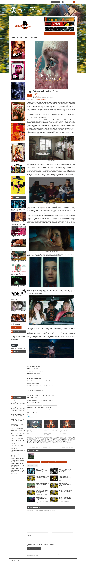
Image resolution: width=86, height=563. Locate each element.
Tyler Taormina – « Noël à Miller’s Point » (67, 447)
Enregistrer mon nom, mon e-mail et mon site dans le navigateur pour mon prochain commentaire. (47, 543)
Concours (26, 1)
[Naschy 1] (18, 141)
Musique (19, 37)
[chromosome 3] (18, 120)
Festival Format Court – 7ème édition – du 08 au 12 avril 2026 (18, 286)
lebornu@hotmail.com (47, 442)
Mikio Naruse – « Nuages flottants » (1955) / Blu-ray (18, 311)
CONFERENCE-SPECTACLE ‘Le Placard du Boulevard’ (18, 236)
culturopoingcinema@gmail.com (65, 442)
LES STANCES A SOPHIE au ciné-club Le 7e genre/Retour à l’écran (18, 261)
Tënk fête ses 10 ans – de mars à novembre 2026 (17, 298)
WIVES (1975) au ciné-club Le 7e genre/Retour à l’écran (17, 323)
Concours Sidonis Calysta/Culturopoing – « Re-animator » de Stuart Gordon (18, 402)
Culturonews (19, 1)
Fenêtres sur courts (45, 97)
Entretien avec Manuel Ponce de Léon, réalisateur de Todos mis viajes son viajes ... (65, 470)
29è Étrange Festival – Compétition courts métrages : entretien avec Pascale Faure (51, 430)
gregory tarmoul (14, 405)
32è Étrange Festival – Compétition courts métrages (41, 469)
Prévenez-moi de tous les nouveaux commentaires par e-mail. (41, 544)
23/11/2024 (38, 96)
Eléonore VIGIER (38, 93)
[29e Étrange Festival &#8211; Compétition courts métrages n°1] (67, 424)
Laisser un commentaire (41, 99)
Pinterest (58, 462)
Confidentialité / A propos (34, 1)
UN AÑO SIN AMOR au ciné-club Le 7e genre (18, 248)
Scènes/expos (33, 37)
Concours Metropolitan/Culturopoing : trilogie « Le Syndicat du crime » (17, 457)
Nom (28, 529)
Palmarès (51, 97)
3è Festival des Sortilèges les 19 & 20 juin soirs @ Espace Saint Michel (18, 273)
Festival (36, 94)
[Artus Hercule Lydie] (18, 161)
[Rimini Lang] (18, 173)
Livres (26, 37)
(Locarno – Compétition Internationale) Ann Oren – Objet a (65, 476)
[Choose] (18, 59)
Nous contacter (44, 1)
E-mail (53, 529)
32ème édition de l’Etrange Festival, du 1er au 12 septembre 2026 (18, 210)
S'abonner (14, 345)
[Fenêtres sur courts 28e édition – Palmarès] (34, 424)
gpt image (13, 450)
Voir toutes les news (16, 327)
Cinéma (13, 37)
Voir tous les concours (59, 33)
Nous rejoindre (56, 2)
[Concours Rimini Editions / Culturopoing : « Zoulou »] (59, 19)
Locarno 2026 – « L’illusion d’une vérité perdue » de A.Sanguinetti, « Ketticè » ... (65, 498)
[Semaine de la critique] (43, 9)
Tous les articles (13, 1)
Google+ (45, 462)
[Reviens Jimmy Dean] (18, 79)
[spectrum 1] (18, 194)
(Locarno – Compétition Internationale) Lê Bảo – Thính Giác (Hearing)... (41, 498)
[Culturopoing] (23, 31)
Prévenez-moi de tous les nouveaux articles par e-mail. (39, 546)
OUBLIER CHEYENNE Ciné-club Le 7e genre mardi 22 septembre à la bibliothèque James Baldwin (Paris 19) (18, 223)
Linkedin (52, 462)
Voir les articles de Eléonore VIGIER (43, 454)
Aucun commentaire (31, 99)
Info (63, 2)
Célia (12, 410)
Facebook (31, 462)
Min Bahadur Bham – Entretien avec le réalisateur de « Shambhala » (41, 447)
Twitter (38, 462)
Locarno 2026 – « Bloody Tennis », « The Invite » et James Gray (65, 490)
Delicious (65, 462)
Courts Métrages (37, 97)
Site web (29, 535)
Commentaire (30, 513)
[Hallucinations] (18, 100)
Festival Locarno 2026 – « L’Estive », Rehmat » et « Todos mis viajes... (65, 484)
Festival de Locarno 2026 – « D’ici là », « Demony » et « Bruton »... (42, 476)
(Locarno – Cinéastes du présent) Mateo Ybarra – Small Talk (42, 483)
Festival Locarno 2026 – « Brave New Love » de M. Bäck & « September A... (42, 491)
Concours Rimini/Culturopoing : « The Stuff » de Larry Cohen (18, 442)
